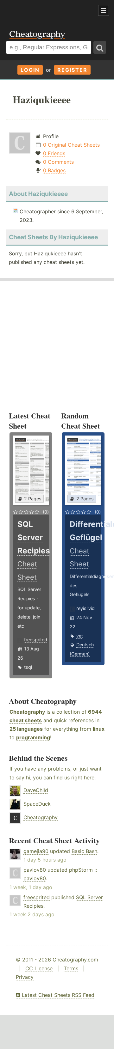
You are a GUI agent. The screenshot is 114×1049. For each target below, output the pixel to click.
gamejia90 (35, 851)
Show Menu (103, 10)
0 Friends (54, 153)
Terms (71, 968)
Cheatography (27, 712)
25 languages (26, 729)
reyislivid (85, 608)
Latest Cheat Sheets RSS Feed (57, 995)
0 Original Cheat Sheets (71, 145)
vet (79, 635)
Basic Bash (84, 851)
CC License (39, 968)
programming (33, 737)
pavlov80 (34, 870)
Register (72, 70)
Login (30, 70)
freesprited (35, 639)
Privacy (25, 977)
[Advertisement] (50, 11)
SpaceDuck (37, 804)
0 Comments (58, 162)
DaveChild (35, 790)
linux (98, 729)
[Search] (99, 47)
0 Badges (54, 170)
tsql (28, 667)
